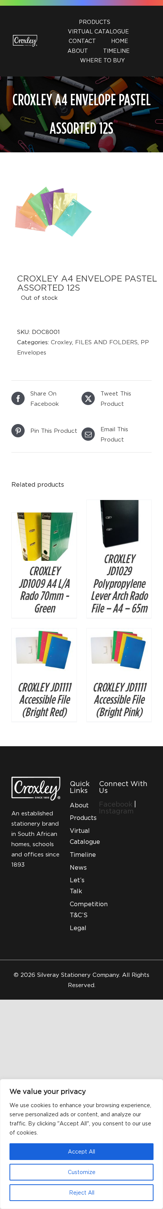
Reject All (81, 1192)
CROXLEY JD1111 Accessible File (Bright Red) (44, 699)
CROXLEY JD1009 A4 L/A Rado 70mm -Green (44, 589)
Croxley (61, 342)
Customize (82, 1172)
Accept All (81, 1151)
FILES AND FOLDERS (106, 342)
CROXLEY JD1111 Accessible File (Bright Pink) (119, 699)
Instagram (116, 811)
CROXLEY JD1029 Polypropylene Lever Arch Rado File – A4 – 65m (119, 583)
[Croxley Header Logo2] (25, 38)
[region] (81, 1144)
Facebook (116, 804)
